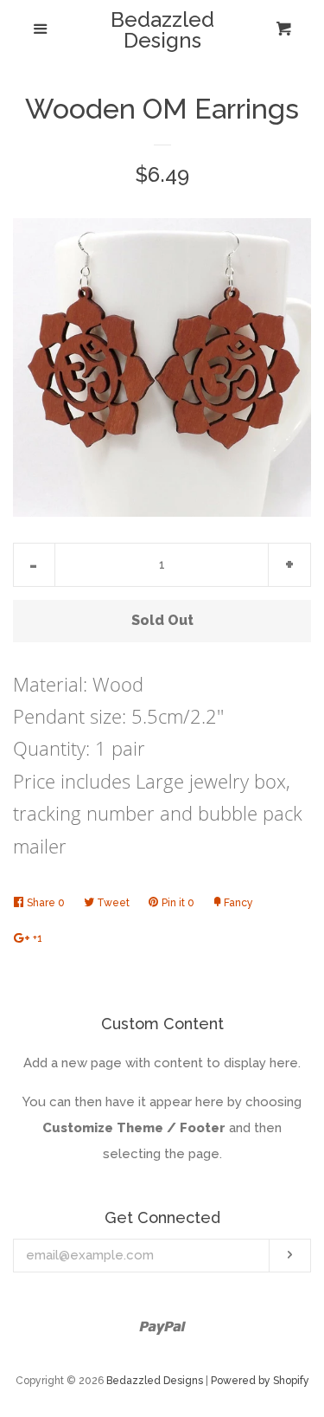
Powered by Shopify (260, 1381)
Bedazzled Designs (162, 30)
